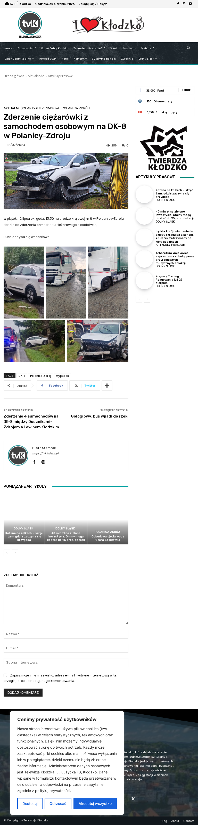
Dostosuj (29, 803)
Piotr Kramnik (44, 448)
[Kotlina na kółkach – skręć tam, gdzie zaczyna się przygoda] (24, 519)
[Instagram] (184, 4)
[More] (107, 385)
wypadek (62, 376)
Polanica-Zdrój (40, 376)
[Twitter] (133, 799)
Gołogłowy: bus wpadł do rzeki (99, 416)
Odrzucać (58, 803)
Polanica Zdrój (76, 108)
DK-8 (22, 376)
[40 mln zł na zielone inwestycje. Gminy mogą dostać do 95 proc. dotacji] (65, 519)
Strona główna (14, 76)
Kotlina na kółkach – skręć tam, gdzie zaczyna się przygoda (24, 537)
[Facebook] (178, 4)
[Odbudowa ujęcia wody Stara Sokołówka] (107, 519)
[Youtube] (190, 4)
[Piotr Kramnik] (18, 455)
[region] (67, 763)
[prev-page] (7, 553)
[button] (188, 47)
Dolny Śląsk (23, 528)
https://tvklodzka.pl (45, 453)
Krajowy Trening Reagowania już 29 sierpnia (169, 280)
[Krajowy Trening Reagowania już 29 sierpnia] (144, 280)
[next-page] (15, 553)
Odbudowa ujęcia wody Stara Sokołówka (108, 538)
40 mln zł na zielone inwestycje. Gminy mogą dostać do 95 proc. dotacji (66, 537)
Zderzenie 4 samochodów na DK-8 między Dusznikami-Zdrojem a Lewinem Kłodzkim (31, 421)
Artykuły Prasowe (60, 76)
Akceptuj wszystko (95, 803)
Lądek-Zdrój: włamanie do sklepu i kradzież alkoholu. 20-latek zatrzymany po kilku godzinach (175, 236)
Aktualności (36, 76)
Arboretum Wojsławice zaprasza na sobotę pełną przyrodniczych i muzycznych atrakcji (175, 258)
